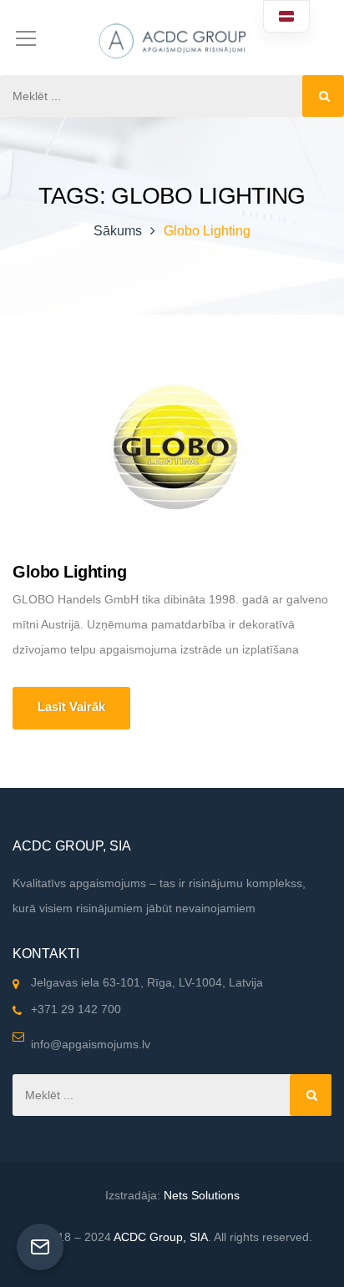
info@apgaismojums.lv (90, 1044)
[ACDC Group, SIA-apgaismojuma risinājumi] (172, 37)
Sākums (118, 231)
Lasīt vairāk (71, 706)
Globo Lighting (69, 572)
